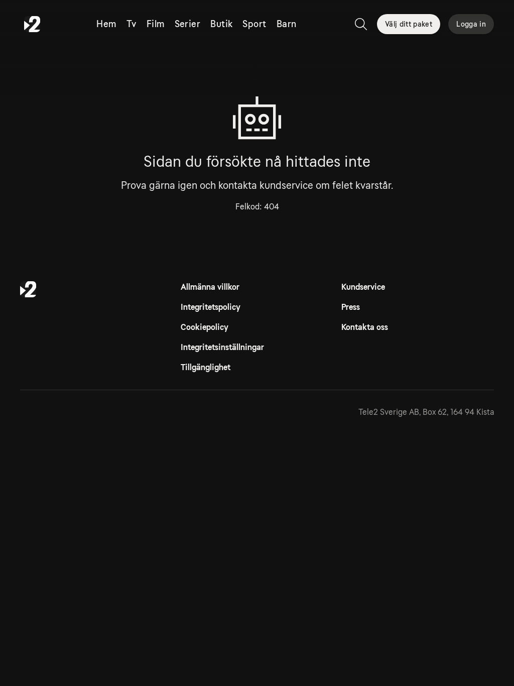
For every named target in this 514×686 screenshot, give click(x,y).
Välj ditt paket (408, 24)
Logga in (471, 24)
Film (156, 24)
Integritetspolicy (210, 307)
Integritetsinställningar (222, 347)
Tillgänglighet (205, 367)
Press (350, 307)
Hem (106, 24)
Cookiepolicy (204, 327)
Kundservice (363, 287)
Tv (131, 24)
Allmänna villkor (210, 287)
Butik (221, 24)
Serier (188, 24)
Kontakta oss (364, 327)
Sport (254, 24)
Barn (287, 24)
